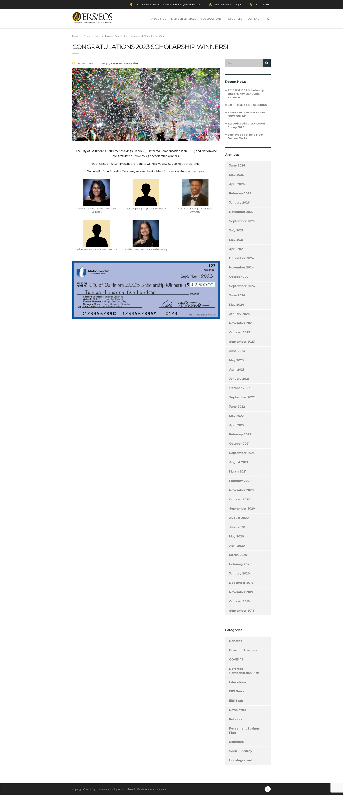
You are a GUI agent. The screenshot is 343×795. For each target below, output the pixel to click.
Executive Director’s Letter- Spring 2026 (247, 125)
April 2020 (237, 545)
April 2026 (237, 184)
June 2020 (237, 527)
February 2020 (240, 564)
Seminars (236, 741)
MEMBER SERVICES (183, 18)
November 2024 (241, 267)
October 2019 (239, 601)
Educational (238, 682)
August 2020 (239, 518)
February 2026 (240, 193)
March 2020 (238, 555)
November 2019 (241, 592)
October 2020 (239, 499)
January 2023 (239, 378)
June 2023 (237, 351)
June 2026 (237, 165)
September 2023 (242, 341)
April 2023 (237, 369)
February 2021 (240, 481)
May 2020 (236, 536)
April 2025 (236, 249)
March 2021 (237, 471)
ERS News (236, 691)
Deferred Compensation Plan (244, 671)
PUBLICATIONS (211, 18)
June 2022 (237, 406)
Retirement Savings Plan (244, 730)
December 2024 (241, 258)
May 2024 (236, 304)
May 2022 (236, 416)
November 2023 (241, 323)
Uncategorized (240, 760)
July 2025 (236, 230)
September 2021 (241, 453)
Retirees (235, 719)
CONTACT (254, 18)
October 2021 (239, 443)
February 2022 (240, 434)
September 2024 (242, 286)
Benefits (235, 641)
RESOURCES (234, 18)
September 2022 (242, 397)
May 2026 (236, 175)
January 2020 (239, 573)
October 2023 (239, 332)
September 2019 (241, 610)
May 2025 (236, 239)
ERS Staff (236, 700)
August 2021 (238, 462)
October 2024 (239, 276)
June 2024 (237, 295)
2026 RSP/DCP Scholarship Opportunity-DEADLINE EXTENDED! (246, 94)
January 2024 (239, 314)
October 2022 (239, 388)
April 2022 (237, 425)
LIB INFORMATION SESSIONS (247, 105)
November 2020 (241, 490)
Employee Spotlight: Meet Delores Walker (245, 136)
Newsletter (237, 710)
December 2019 (241, 582)
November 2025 (241, 212)
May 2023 (236, 360)
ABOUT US (158, 18)
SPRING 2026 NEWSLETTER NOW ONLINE (246, 114)
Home (75, 36)
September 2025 (242, 221)
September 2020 (242, 508)
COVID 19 (236, 659)
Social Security (240, 751)
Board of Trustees (243, 650)
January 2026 (239, 202)
